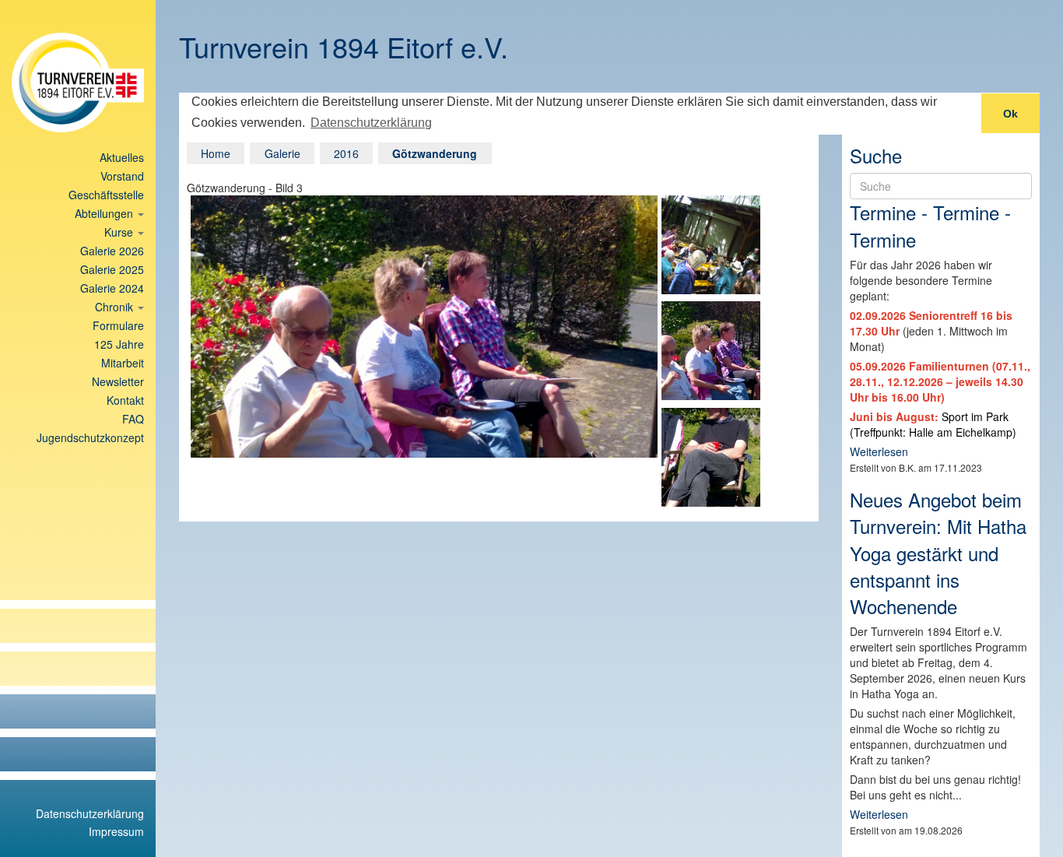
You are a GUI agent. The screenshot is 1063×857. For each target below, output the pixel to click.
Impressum (116, 831)
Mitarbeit (122, 363)
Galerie (282, 153)
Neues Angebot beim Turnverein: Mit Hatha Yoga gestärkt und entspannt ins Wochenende (938, 553)
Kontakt (125, 400)
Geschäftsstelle (106, 194)
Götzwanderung (434, 153)
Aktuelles (122, 157)
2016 (346, 153)
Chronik (115, 306)
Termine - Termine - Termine (930, 225)
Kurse (120, 232)
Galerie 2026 (112, 250)
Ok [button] (1010, 113)
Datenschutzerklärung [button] (371, 122)
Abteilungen (105, 213)
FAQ (133, 419)
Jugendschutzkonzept (90, 437)
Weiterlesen (879, 451)
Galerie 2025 (112, 269)
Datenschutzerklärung (90, 813)
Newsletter (118, 381)
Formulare (118, 325)
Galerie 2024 (112, 288)
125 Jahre (119, 344)
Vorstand (122, 176)
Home (215, 153)
